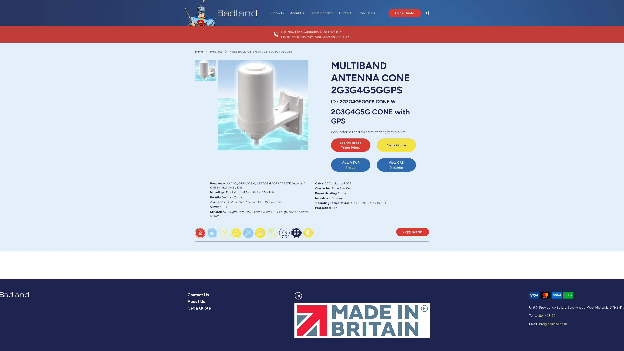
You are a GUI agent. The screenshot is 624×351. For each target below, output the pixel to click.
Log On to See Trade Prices (351, 145)
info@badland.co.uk (553, 324)
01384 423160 (330, 32)
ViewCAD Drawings (396, 165)
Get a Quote (404, 13)
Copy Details (412, 232)
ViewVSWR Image (351, 165)
